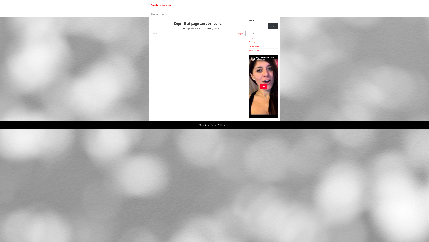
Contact (165, 13)
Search (251, 20)
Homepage (155, 13)
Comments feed (254, 46)
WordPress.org (254, 50)
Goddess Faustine (161, 5)
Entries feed (253, 42)
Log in (251, 38)
